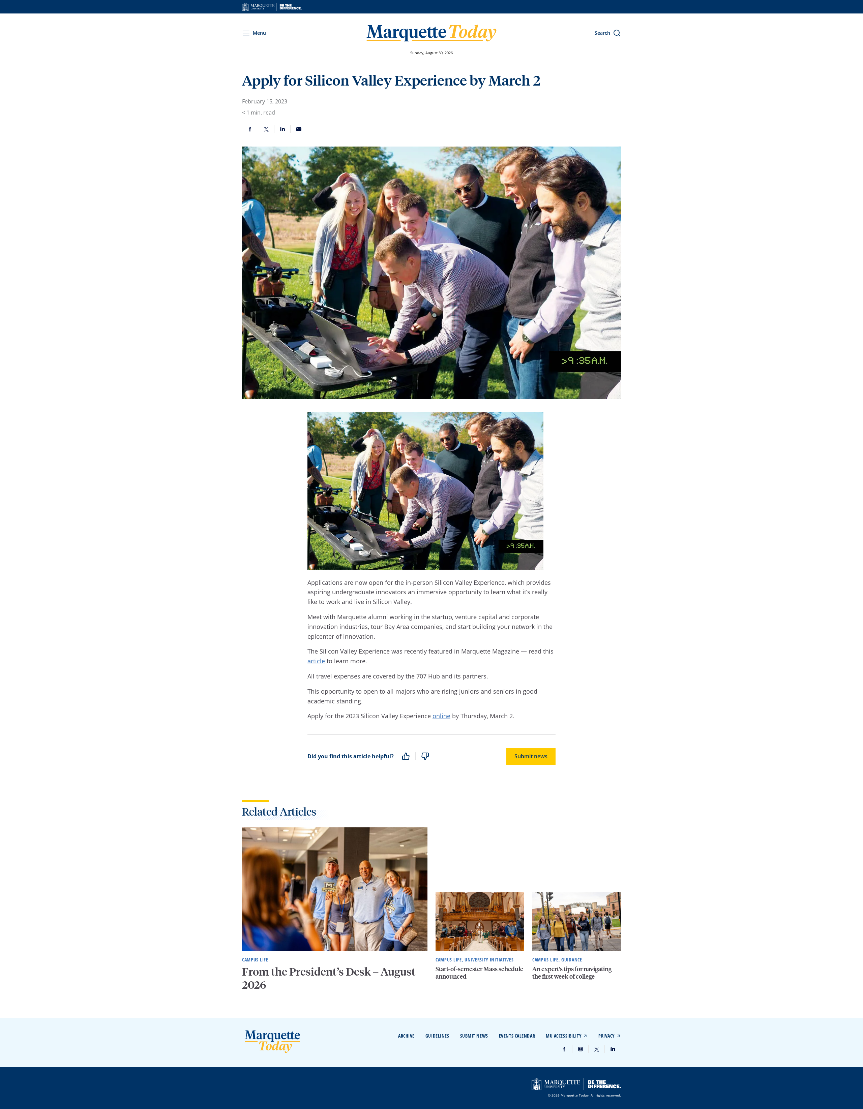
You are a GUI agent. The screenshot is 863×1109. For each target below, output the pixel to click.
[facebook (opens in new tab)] (564, 1049)
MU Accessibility (564, 1036)
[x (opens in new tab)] (597, 1049)
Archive (406, 1036)
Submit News (474, 1036)
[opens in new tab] (272, 7)
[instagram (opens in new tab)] (580, 1049)
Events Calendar (517, 1036)
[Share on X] (266, 129)
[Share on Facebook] (250, 129)
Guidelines (437, 1036)
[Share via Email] (299, 129)
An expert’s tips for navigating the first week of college (572, 972)
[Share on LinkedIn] (282, 129)
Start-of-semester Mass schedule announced (479, 972)
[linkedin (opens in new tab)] (613, 1049)
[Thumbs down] (425, 756)
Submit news (530, 756)
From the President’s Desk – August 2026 (329, 978)
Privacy (606, 1036)
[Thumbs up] (406, 756)
